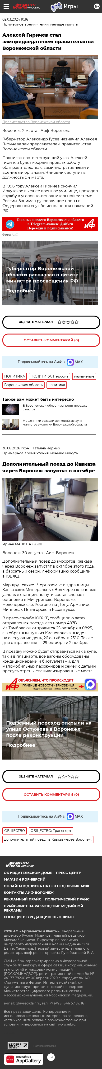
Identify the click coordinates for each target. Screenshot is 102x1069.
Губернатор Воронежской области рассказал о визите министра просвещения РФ (42, 275)
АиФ (15, 234)
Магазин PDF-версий (25, 879)
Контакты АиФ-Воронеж (29, 893)
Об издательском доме (28, 873)
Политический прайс (67, 899)
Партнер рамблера (44, 1045)
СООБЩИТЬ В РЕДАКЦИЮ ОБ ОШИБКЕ (39, 917)
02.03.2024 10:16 (15, 19)
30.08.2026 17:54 (15, 448)
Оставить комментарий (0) (51, 340)
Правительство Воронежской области (36, 122)
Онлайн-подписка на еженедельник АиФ (46, 886)
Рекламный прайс (22, 899)
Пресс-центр (68, 873)
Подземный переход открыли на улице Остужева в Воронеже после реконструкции (49, 729)
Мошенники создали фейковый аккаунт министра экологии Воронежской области (55, 422)
